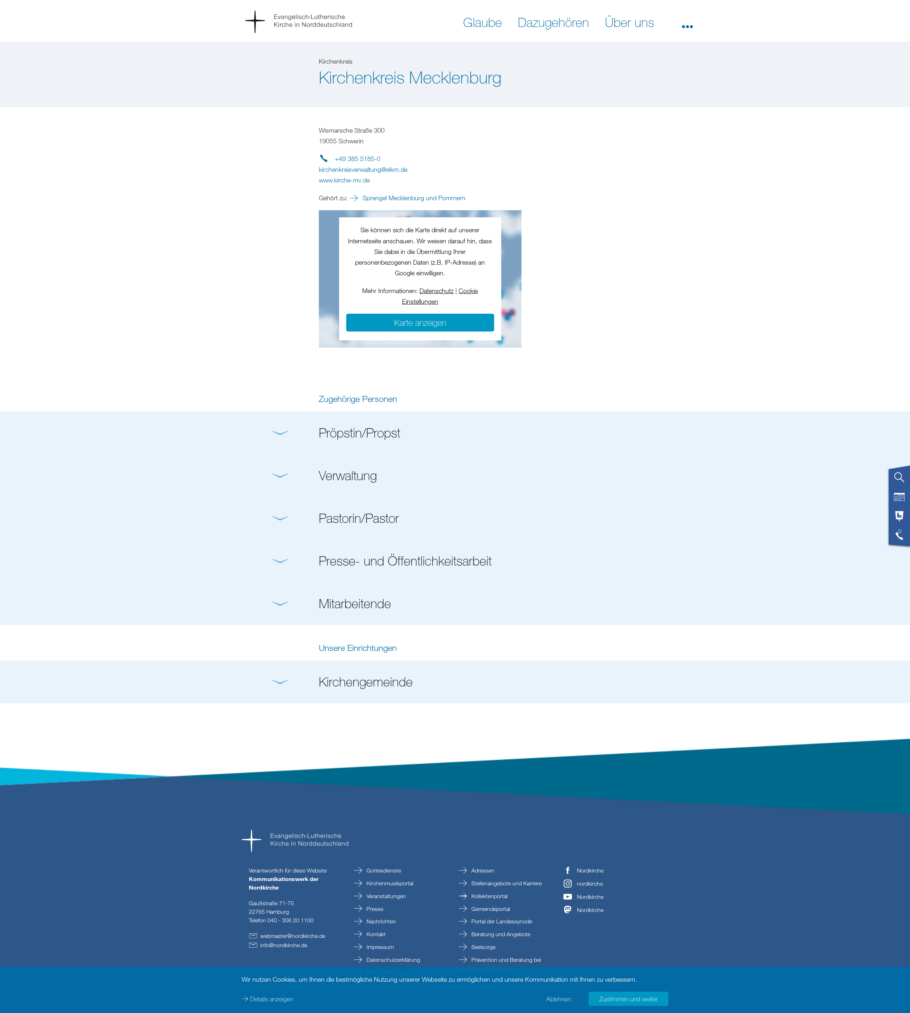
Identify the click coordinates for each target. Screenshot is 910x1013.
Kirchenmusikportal (389, 883)
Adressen (482, 870)
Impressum (379, 947)
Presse (374, 909)
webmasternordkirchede (292, 936)
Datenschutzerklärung (392, 959)
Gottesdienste (383, 870)
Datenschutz (436, 291)
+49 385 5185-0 (357, 159)
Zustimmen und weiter (628, 999)
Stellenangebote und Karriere (506, 883)
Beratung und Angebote (500, 934)
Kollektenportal (489, 896)
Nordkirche (590, 870)
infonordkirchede (283, 945)
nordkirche (590, 883)
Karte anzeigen (420, 322)
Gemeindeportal (490, 909)
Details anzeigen (271, 999)
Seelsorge (483, 947)
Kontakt (375, 934)
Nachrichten (380, 921)
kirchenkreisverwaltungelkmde (363, 169)
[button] (687, 21)
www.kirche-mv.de (344, 180)
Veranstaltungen (385, 896)
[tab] (899, 480)
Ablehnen (558, 999)
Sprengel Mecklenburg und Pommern (413, 198)
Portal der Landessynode (501, 921)
